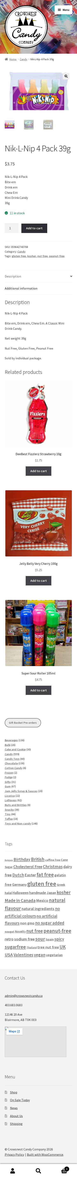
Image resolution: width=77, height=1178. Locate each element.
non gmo (27, 923)
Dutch (18, 875)
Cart (59, 1167)
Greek (61, 885)
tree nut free (48, 947)
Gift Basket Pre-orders (23, 722)
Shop (13, 1092)
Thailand (31, 947)
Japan (51, 892)
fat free (45, 874)
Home (13, 59)
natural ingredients (38, 908)
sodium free (24, 939)
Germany (19, 884)
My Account (13, 1171)
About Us (16, 1116)
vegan (39, 954)
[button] (66, 76)
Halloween (21, 892)
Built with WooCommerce (45, 1154)
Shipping (16, 1124)
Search (38, 1171)
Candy (23, 59)
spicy (59, 939)
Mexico (42, 900)
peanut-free (56, 256)
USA (9, 954)
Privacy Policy (14, 1154)
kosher (31, 256)
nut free (42, 256)
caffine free (52, 860)
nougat (9, 931)
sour (40, 939)
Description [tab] (13, 276)
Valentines (23, 954)
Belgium (9, 860)
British (38, 859)
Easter (30, 875)
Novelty (20, 931)
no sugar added (49, 923)
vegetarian (54, 955)
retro (9, 939)
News (14, 1108)
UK (63, 947)
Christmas (53, 866)
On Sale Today (20, 1100)
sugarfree (15, 947)
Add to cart (34, 228)
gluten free (19, 256)
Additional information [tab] (21, 288)
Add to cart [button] (38, 471)
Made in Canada (20, 900)
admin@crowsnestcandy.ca (24, 996)
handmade (37, 892)
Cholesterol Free (27, 866)
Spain (50, 939)
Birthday (22, 859)
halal (8, 893)
